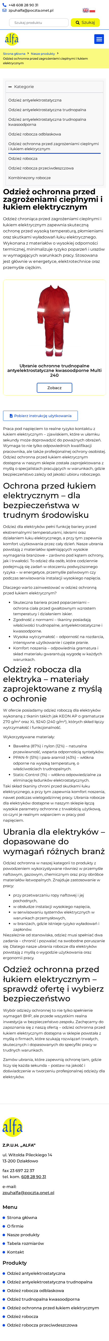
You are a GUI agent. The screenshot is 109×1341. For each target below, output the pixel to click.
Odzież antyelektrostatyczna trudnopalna (47, 109)
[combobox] (38, 22)
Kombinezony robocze (29, 177)
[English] (86, 9)
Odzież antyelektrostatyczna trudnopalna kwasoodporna (47, 122)
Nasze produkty (43, 54)
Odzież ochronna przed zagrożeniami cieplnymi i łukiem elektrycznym (53, 146)
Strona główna (14, 54)
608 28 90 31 (33, 1176)
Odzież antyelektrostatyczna (35, 100)
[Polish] (92, 9)
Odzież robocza (23, 158)
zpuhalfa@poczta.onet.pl (28, 1192)
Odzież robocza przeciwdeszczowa (41, 168)
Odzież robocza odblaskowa (34, 134)
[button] (99, 39)
